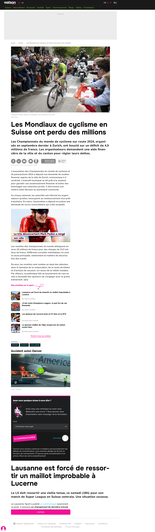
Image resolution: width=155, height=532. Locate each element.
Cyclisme (35, 345)
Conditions (102, 523)
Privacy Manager (72, 527)
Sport (48, 7)
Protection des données (51, 527)
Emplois (78, 523)
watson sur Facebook (47, 523)
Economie (31, 7)
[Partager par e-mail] (24, 161)
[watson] (10, 2)
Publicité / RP (65, 523)
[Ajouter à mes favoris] (36, 161)
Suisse (8, 7)
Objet (15, 421)
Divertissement (60, 7)
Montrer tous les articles (41, 336)
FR (110, 3)
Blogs (71, 7)
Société (40, 7)
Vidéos (79, 7)
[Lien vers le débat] (30, 161)
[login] (3, 528)
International (19, 7)
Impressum (90, 523)
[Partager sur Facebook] (13, 161)
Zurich (20, 43)
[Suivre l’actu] (62, 161)
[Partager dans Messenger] (18, 161)
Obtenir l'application (25, 523)
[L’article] (60, 489)
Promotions (89, 7)
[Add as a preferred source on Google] (48, 161)
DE (105, 3)
